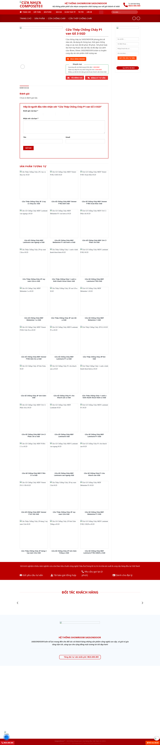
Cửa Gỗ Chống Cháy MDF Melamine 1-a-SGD (33, 319)
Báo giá (59, 12)
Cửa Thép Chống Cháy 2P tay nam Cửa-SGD (64, 513)
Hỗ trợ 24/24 (153, 743)
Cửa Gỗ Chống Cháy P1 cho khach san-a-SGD (64, 397)
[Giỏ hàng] (101, 12)
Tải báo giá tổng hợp (64, 575)
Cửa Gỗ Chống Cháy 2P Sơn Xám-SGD (34, 397)
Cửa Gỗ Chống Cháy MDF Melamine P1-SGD (94, 513)
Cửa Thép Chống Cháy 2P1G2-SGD (94, 358)
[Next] (142, 603)
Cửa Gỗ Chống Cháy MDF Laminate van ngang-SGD (64, 474)
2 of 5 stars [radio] (36, 114)
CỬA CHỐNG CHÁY (57, 18)
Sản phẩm (47, 12)
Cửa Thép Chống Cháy (80, 18)
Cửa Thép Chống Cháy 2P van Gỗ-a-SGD (64, 319)
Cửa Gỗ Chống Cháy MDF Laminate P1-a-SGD (64, 358)
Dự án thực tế (70, 12)
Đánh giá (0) (24, 88)
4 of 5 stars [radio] (59, 114)
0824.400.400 (8, 743)
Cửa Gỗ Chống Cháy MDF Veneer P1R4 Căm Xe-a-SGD (33, 358)
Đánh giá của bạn (30, 111)
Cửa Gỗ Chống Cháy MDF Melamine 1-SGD (94, 319)
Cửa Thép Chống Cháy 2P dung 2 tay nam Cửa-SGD (33, 552)
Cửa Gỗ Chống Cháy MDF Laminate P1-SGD (94, 435)
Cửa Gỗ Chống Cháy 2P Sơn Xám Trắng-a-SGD (64, 552)
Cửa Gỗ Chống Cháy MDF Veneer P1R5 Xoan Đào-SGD (94, 203)
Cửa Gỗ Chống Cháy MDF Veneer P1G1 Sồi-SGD (33, 513)
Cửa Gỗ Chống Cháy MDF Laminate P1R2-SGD (94, 280)
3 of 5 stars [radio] (47, 114)
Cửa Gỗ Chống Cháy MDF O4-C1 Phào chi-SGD (94, 241)
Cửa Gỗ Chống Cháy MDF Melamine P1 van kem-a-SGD (64, 241)
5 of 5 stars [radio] (73, 114)
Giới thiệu (37, 12)
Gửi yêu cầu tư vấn (32, 575)
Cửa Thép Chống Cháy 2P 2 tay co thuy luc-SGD (34, 203)
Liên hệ (89, 12)
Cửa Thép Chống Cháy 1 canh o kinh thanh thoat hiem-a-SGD (94, 397)
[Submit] (137, 12)
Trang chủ (27, 12)
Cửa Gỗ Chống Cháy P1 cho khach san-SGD (94, 474)
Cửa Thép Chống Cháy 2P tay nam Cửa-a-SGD (34, 280)
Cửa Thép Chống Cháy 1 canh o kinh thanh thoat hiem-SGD (64, 280)
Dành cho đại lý (123, 575)
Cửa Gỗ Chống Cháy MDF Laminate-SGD (64, 435)
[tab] (24, 88)
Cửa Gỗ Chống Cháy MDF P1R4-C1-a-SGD (34, 474)
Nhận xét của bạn (30, 118)
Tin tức (81, 12)
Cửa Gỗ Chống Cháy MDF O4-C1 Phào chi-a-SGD (34, 435)
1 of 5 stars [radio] (26, 114)
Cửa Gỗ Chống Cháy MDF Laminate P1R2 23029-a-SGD (94, 552)
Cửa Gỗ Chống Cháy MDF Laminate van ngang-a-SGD (34, 241)
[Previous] (18, 603)
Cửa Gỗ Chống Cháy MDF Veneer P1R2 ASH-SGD (64, 203)
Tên (24, 137)
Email (68, 137)
